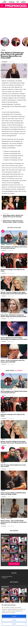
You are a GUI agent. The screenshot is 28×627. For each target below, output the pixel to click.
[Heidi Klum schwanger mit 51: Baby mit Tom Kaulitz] (14, 260)
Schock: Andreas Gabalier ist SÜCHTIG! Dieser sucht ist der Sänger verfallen (13, 493)
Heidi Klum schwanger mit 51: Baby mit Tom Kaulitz (16, 44)
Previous (0, 42)
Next (27, 42)
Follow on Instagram (14, 563)
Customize (14, 620)
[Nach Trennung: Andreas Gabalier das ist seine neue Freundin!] (14, 454)
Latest (4, 2)
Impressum (4, 577)
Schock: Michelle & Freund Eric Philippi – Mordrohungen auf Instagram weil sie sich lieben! (14, 338)
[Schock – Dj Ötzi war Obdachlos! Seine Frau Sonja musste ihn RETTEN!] (14, 351)
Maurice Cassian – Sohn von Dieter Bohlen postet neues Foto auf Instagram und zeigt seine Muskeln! (14, 522)
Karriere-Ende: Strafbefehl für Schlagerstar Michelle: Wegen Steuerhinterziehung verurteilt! (13, 315)
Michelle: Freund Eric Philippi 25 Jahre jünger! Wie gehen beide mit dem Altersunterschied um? (14, 293)
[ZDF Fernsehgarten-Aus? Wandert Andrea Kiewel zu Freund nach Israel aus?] (14, 237)
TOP (17, 2)
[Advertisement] (14, 22)
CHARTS (23, 2)
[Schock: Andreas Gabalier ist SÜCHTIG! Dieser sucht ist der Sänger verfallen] (14, 480)
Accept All (14, 616)
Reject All (14, 624)
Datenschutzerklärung (7, 576)
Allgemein (3, 244)
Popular (11, 2)
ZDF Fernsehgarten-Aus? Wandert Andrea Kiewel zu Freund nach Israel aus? (4, 43)
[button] (5, 541)
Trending (2, 231)
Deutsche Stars (9, 244)
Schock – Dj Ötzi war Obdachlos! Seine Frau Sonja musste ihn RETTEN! (12, 361)
